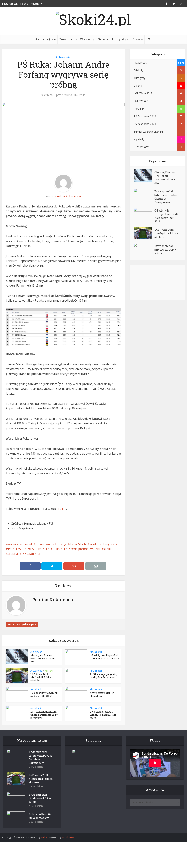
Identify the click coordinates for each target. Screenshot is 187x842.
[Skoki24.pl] (93, 18)
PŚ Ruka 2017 (39, 549)
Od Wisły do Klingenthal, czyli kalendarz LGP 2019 (104, 657)
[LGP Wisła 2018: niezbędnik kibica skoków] (144, 233)
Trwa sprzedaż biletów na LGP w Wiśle (165, 249)
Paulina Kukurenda (74, 95)
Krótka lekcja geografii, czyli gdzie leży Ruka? (103, 676)
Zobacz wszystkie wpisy (22, 624)
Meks (44, 837)
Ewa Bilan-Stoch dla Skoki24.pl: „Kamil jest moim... (103, 714)
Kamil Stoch (78, 544)
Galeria (103, 39)
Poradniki (66, 39)
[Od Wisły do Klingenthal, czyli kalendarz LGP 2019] (144, 214)
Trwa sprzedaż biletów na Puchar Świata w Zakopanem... (166, 197)
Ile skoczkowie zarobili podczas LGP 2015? (44, 694)
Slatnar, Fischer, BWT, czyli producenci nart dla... (42, 658)
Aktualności (44, 39)
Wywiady (87, 39)
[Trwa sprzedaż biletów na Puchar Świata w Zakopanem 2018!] (144, 195)
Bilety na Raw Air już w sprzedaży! (40, 816)
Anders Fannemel (20, 544)
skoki (96, 549)
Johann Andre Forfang (51, 544)
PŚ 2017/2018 (17, 549)
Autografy (36, 3)
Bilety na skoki (10, 3)
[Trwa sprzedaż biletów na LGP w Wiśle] (144, 249)
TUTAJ (61, 509)
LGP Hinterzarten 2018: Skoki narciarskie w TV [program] (44, 714)
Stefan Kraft (33, 554)
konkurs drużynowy (103, 544)
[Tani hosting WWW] (93, 754)
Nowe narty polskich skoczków (102, 694)
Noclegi (24, 3)
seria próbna (79, 549)
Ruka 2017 (60, 549)
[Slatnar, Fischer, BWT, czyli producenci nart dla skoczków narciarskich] (144, 175)
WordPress (68, 837)
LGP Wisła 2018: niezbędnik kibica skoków (40, 677)
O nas (136, 39)
